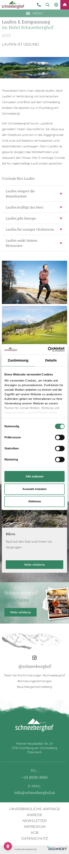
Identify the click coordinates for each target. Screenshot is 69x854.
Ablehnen (34, 501)
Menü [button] (37, 13)
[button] (47, 5)
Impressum (34, 827)
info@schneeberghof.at (34, 792)
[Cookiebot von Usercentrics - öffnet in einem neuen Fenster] (49, 349)
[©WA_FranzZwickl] (34, 327)
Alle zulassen (35, 476)
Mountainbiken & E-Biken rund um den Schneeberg (34, 531)
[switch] (60, 437)
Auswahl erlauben (34, 489)
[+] (34, 282)
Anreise (34, 815)
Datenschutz (34, 838)
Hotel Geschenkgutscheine (34, 603)
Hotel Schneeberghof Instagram (34, 661)
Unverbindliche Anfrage (34, 809)
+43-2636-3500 (38, 5)
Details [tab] (51, 360)
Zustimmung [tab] (18, 360)
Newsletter (34, 821)
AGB (35, 833)
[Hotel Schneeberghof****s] (13, 5)
